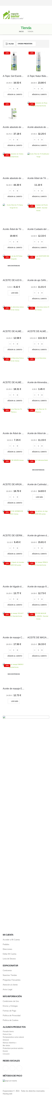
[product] (38, 164)
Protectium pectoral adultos (13, 1048)
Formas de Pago (9, 1011)
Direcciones (7, 949)
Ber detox (6, 1045)
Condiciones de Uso (11, 1001)
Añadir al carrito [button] (14, 94)
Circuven (6, 1054)
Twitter (12, 1068)
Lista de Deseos (9, 959)
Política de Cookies (10, 1020)
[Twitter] (42, 3)
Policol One (7, 1034)
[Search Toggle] (26, 15)
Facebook (19, 1068)
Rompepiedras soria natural (13, 1037)
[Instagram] (38, 3)
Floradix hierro (8, 1031)
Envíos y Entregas (10, 1006)
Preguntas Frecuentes (12, 980)
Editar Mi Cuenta (9, 954)
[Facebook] (47, 3)
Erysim (5, 1051)
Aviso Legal (7, 989)
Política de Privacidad (11, 1015)
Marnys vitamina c (9, 1043)
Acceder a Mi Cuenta (11, 940)
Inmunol (6, 1040)
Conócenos (7, 970)
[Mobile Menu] (47, 14)
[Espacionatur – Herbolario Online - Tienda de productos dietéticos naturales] (13, 14)
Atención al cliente (10, 985)
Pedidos (6, 944)
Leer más (14, 293)
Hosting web (7, 1094)
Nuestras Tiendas (10, 975)
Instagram (5, 1068)
